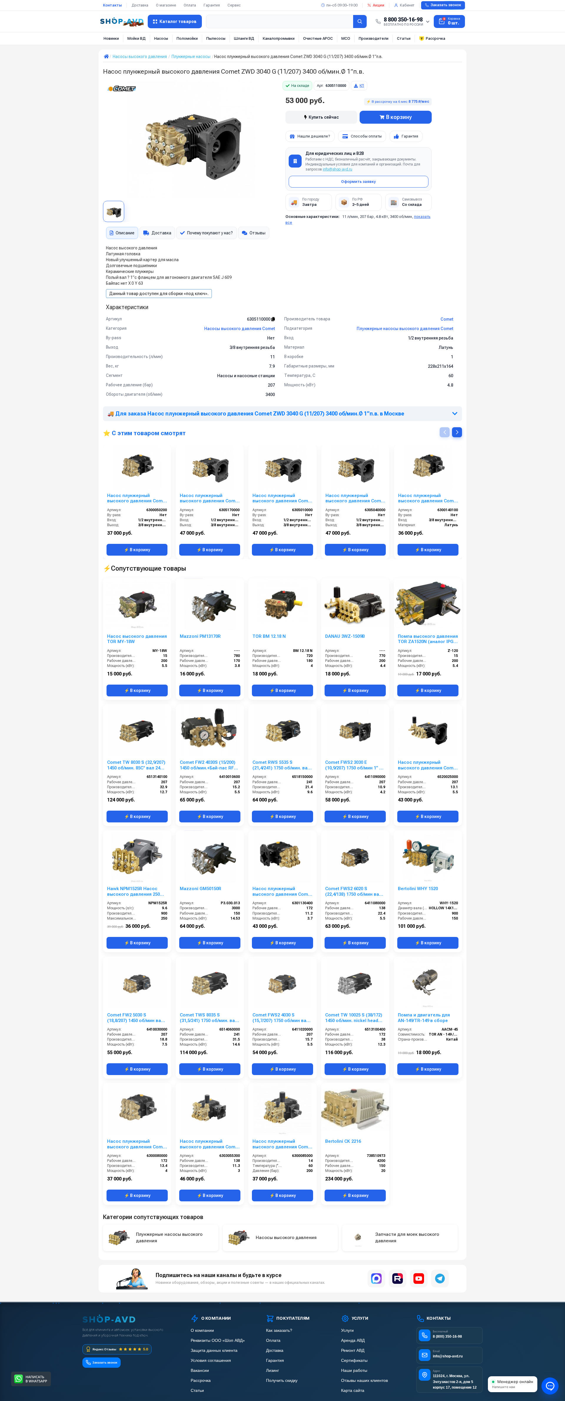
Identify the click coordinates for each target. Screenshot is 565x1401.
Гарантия (212, 5)
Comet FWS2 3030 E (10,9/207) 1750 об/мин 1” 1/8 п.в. (355, 765)
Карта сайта (352, 1390)
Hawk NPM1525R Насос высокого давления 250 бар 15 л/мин (133, 891)
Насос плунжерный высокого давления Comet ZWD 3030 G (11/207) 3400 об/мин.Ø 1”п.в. (282, 498)
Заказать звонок (446, 5)
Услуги (347, 1330)
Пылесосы (215, 38)
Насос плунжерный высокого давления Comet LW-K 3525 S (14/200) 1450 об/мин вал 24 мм (282, 1144)
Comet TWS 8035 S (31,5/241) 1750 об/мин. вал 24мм (208, 1018)
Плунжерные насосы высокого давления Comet (405, 328)
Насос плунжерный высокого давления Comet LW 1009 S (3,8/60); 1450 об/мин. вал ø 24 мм (428, 498)
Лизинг (272, 1370)
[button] (457, 432)
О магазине (166, 5)
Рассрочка (435, 38)
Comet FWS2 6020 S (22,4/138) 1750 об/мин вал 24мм (353, 891)
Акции (378, 5)
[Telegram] (440, 1278)
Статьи (404, 38)
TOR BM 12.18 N (269, 636)
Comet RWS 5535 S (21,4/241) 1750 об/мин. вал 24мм (281, 765)
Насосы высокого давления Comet (239, 328)
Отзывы (257, 233)
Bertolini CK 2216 (343, 1141)
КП (362, 86)
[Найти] (360, 21)
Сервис (234, 5)
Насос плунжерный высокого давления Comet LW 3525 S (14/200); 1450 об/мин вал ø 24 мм (137, 1144)
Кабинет (407, 5)
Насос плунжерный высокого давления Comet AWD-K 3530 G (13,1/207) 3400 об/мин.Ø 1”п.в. (428, 765)
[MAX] (376, 1278)
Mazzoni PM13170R (200, 636)
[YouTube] (419, 1278)
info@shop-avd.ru (337, 169)
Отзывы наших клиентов (364, 1380)
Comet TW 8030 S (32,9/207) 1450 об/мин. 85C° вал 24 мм (136, 765)
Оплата (190, 5)
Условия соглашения (211, 1360)
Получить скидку (282, 1380)
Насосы (161, 38)
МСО (345, 38)
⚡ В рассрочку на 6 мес (397, 102)
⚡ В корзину (137, 549)
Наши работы (354, 1370)
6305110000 (259, 319)
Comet (447, 319)
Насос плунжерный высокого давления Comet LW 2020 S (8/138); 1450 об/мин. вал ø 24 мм (137, 498)
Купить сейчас (324, 117)
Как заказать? (279, 1330)
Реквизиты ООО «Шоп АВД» (218, 1340)
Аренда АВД (353, 1340)
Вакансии (200, 1370)
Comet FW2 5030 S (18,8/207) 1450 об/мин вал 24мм (135, 1018)
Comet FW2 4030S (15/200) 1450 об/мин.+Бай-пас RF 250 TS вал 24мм (207, 765)
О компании (202, 1330)
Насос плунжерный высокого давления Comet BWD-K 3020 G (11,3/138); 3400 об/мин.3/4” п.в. (210, 1144)
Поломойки (187, 38)
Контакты (112, 5)
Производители (373, 38)
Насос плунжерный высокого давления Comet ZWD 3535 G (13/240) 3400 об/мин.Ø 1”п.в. (210, 498)
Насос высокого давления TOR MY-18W (137, 639)
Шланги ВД (244, 38)
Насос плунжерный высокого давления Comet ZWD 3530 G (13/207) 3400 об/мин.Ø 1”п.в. (355, 498)
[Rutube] (397, 1278)
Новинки (111, 38)
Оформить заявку (358, 181)
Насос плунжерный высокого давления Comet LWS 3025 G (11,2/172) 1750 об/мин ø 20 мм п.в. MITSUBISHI (282, 891)
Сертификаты (354, 1360)
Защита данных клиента (214, 1350)
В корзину (399, 117)
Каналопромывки (279, 38)
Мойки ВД (136, 38)
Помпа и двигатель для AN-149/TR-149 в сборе (424, 1017)
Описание (125, 233)
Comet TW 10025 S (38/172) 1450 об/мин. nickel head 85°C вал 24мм (353, 1018)
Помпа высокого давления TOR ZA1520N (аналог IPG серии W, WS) (428, 639)
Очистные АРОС (318, 38)
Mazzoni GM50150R (200, 888)
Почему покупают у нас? (210, 233)
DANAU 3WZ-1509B (345, 636)
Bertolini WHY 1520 (418, 888)
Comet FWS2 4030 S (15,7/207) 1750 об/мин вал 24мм (280, 1018)
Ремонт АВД (352, 1350)
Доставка (140, 5)
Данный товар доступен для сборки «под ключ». (159, 293)
